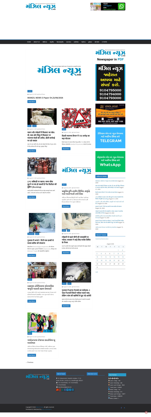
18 (101, 260)
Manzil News (42, 94)
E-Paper (104, 42)
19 (106, 260)
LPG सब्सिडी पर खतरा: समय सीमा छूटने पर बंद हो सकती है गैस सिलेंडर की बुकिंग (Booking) (42, 184)
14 (114, 257)
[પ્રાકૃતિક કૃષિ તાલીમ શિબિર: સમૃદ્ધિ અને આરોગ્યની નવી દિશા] (76, 170)
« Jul (96, 272)
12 (106, 257)
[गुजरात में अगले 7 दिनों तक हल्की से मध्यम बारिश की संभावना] (42, 223)
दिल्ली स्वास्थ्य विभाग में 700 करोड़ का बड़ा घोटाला (76, 137)
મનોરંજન (76, 42)
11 (101, 257)
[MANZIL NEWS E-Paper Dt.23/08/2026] (59, 70)
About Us (37, 42)
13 (110, 257)
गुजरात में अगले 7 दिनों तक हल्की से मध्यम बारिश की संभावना (40, 242)
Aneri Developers (46, 409)
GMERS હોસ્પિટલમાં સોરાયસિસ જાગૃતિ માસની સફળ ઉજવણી (40, 287)
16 (123, 257)
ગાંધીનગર (44, 42)
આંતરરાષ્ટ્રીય (60, 42)
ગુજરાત (90, 42)
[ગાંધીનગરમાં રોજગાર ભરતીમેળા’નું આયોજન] (42, 322)
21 (114, 260)
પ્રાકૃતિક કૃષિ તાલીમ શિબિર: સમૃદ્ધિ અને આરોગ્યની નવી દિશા (76, 192)
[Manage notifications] (146, 412)
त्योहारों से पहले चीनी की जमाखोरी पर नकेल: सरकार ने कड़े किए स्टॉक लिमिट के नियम (76, 239)
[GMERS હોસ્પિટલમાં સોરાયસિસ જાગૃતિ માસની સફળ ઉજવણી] (42, 270)
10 (97, 257)
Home (29, 42)
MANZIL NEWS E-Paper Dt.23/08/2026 (45, 97)
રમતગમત (68, 42)
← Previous (29, 362)
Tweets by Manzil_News (101, 239)
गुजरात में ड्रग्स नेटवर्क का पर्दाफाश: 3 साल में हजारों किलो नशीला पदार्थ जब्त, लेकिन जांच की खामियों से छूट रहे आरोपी (76, 293)
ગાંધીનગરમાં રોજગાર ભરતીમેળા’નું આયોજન (41, 341)
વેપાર (68, 230)
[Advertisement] (75, 26)
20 (110, 260)
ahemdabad (31, 233)
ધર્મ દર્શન (97, 42)
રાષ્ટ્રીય (52, 42)
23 (123, 260)
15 (118, 257)
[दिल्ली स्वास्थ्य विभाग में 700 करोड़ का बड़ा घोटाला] (76, 118)
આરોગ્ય (83, 42)
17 (97, 260)
